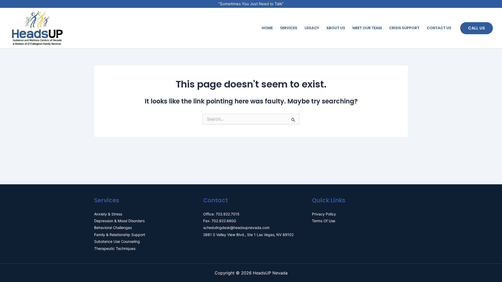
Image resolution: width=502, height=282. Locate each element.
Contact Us (439, 28)
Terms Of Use (323, 221)
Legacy (312, 28)
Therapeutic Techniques (114, 248)
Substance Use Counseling (117, 241)
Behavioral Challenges (113, 227)
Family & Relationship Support (119, 234)
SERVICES (288, 28)
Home (267, 28)
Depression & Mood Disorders (119, 221)
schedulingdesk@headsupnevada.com (236, 227)
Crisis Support (404, 28)
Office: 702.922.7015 (221, 214)
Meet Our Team (367, 28)
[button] (476, 28)
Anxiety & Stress (108, 214)
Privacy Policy (324, 214)
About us (335, 28)
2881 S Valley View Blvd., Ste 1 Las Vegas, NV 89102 (248, 234)
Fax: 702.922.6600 (219, 221)
